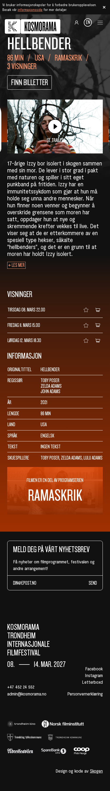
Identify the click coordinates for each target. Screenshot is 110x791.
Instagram (94, 675)
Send (93, 583)
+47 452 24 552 (20, 687)
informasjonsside (30, 9)
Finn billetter (29, 82)
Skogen (96, 771)
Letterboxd (92, 682)
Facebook (94, 668)
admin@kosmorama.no (26, 694)
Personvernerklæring (85, 694)
